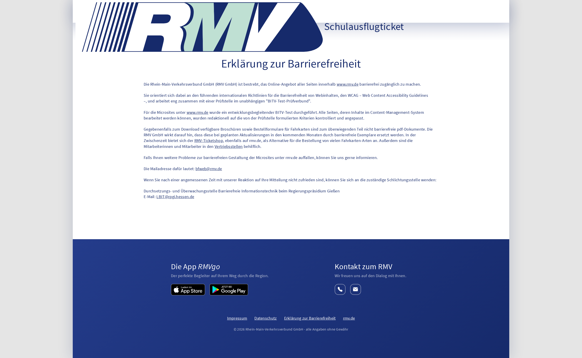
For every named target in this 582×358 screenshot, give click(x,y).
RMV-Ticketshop (208, 140)
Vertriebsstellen (229, 146)
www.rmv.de (348, 84)
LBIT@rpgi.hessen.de (175, 196)
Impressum (237, 318)
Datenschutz (265, 318)
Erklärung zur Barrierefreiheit (310, 318)
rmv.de (349, 318)
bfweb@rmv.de (209, 168)
